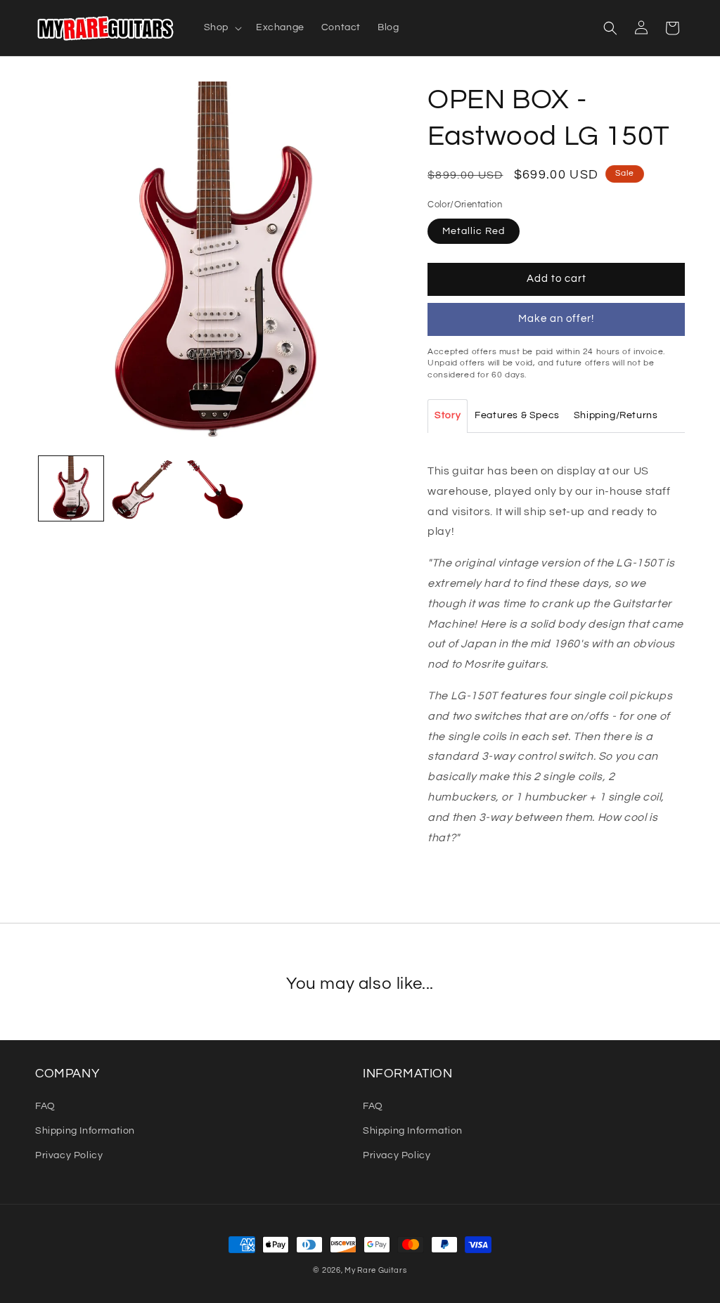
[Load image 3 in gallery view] (213, 488)
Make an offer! (556, 318)
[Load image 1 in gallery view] (71, 488)
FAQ (45, 1106)
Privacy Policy (69, 1155)
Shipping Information (85, 1131)
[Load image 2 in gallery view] (142, 488)
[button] (221, 27)
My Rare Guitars (376, 1270)
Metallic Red (473, 231)
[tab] (448, 416)
